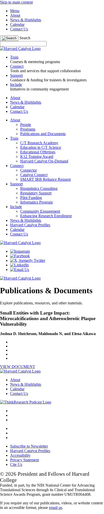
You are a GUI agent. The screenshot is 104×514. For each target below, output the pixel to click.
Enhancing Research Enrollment (46, 216)
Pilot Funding (31, 197)
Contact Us (19, 29)
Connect (16, 165)
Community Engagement (40, 211)
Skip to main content (16, 2)
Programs (27, 129)
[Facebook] (20, 256)
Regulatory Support (35, 193)
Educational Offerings (37, 152)
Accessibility (20, 455)
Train (14, 138)
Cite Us (16, 464)
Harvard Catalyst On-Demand (44, 161)
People (25, 124)
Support (16, 184)
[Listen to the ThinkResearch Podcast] (25, 402)
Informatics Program (36, 202)
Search (24, 38)
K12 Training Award (36, 156)
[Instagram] (20, 251)
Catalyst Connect (33, 175)
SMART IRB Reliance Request (45, 179)
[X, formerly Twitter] (27, 260)
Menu (14, 11)
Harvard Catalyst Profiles (30, 225)
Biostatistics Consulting (39, 188)
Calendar (17, 24)
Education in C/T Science (40, 147)
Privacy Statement (24, 460)
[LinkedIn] (19, 265)
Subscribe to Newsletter (29, 446)
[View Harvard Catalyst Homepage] (20, 48)
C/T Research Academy (39, 143)
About (15, 15)
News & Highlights (25, 20)
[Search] (9, 38)
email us (55, 507)
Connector (28, 170)
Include (16, 207)
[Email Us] (19, 269)
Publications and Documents (43, 134)
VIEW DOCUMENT (17, 366)
